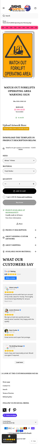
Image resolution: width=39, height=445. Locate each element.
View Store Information (13, 218)
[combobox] (19, 16)
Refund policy (7, 397)
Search (5, 389)
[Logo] (19, 8)
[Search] (3, 16)
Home (4, 21)
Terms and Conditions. (24, 197)
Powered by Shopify (25, 433)
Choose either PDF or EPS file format (16, 128)
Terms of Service (8, 393)
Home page (6, 382)
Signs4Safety (16, 433)
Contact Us (6, 386)
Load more (19, 362)
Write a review (10, 278)
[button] (19, 224)
